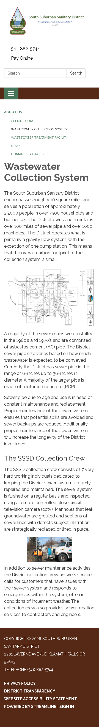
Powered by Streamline (30, 706)
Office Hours (22, 121)
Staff (16, 146)
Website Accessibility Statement (40, 699)
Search (76, 73)
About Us (13, 112)
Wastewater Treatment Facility (39, 137)
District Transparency (29, 691)
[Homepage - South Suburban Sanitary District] (49, 22)
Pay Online (22, 58)
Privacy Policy (20, 683)
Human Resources (27, 154)
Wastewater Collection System (39, 129)
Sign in (66, 706)
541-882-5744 (25, 48)
